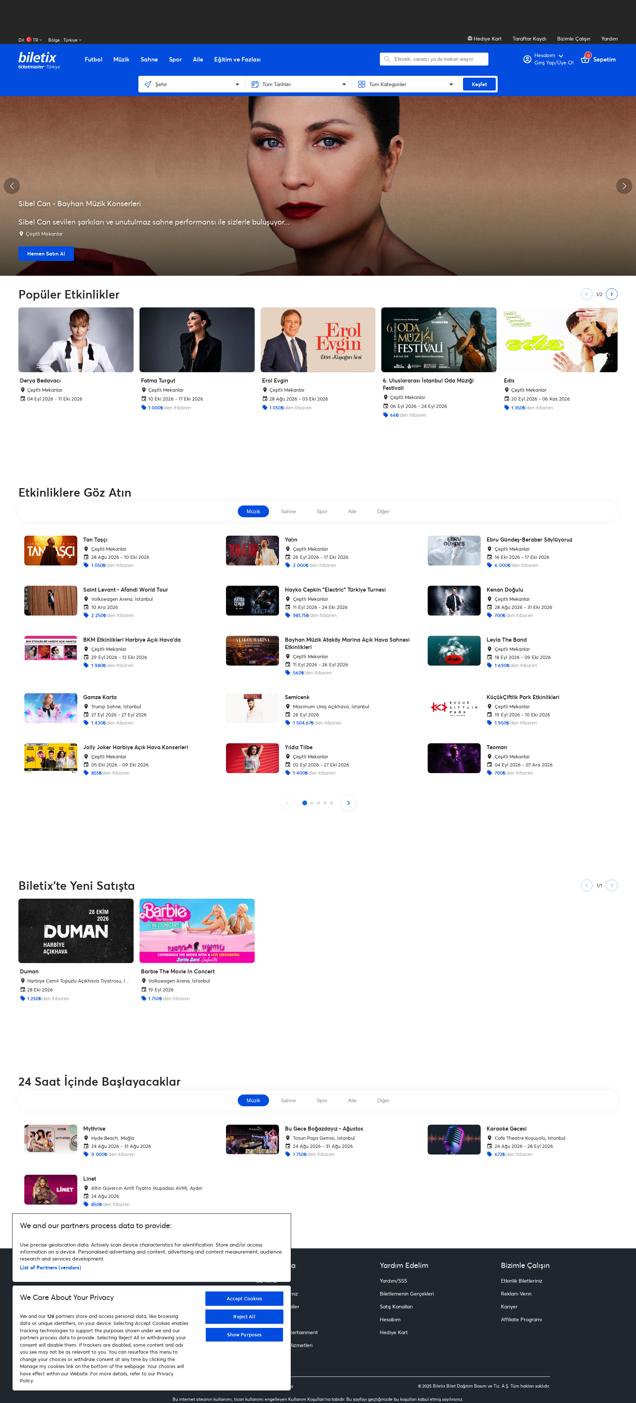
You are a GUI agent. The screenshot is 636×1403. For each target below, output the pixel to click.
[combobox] (439, 59)
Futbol (93, 59)
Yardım (609, 38)
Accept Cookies (244, 1298)
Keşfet (479, 84)
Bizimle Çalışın (573, 38)
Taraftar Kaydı (529, 38)
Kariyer (509, 1306)
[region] (152, 1302)
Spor (322, 511)
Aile (352, 511)
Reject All (244, 1316)
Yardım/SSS (393, 1280)
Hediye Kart (487, 38)
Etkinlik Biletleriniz (522, 1280)
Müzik (253, 511)
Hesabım (390, 1319)
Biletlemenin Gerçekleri (407, 1293)
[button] (12, 186)
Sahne (288, 511)
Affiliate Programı (521, 1319)
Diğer (383, 511)
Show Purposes (244, 1334)
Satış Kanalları (396, 1306)
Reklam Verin (516, 1293)
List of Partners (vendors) (50, 1267)
